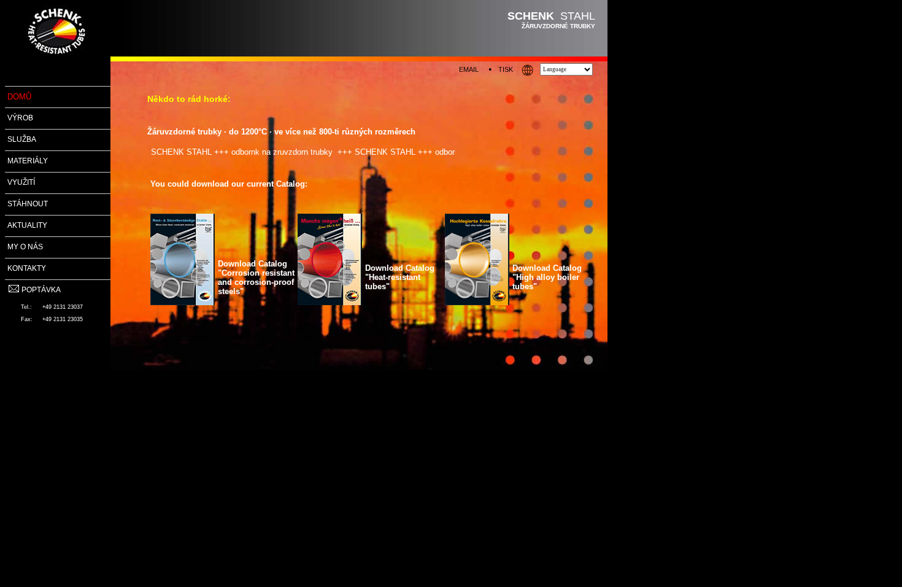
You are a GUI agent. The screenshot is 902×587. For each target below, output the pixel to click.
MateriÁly (27, 161)
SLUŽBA (21, 139)
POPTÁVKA (41, 290)
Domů (19, 96)
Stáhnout (27, 204)
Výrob (20, 118)
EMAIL (469, 69)
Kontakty (26, 268)
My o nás (25, 247)
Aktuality (27, 225)
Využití (21, 182)
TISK (505, 69)
